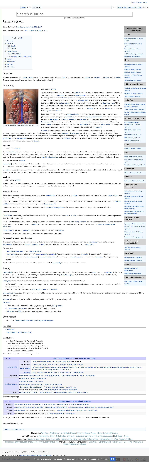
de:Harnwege (17, 417)
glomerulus (7, 138)
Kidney (53, 89)
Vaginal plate (90, 407)
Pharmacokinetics (46, 361)
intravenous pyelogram (17, 308)
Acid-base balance (11, 384)
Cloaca (53, 404)
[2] (45, 30)
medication (26, 230)
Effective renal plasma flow (50, 370)
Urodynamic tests (9, 293)
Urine (86, 392)
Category (7, 429)
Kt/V (96, 367)
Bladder (18, 148)
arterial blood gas (66, 275)
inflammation (7, 244)
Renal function (12, 367)
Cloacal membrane (83, 404)
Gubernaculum (60, 410)
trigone (48, 111)
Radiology (6, 302)
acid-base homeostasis (93, 117)
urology (75, 195)
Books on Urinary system (132, 148)
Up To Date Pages (68, 433)
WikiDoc (44, 433)
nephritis (35, 224)
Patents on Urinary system (132, 273)
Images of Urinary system (132, 69)
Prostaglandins (90, 375)
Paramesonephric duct (77, 407)
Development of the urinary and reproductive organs (34, 320)
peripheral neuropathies (55, 207)
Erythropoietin (71, 375)
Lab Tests (118, 436)
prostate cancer (76, 257)
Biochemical (7, 272)
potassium (72, 119)
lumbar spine (67, 98)
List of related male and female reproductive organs (31, 413)
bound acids (86, 122)
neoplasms (99, 257)
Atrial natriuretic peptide (51, 375)
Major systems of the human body (19, 332)
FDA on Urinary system (131, 137)
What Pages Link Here (123, 439)
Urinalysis (6, 281)
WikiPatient (54, 433)
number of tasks (73, 114)
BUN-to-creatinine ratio (46, 392)
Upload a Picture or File (88, 439)
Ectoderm (73, 404)
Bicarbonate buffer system (35, 389)
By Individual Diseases (65, 436)
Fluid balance (24, 378)
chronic (73, 216)
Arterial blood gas (58, 387)
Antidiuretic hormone (26, 375)
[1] (39, 27)
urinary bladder (11, 152)
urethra (118, 77)
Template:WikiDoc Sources (13, 423)
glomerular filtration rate (70, 133)
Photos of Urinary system (132, 72)
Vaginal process (81, 410)
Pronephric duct (50, 407)
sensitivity (53, 289)
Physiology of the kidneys (64, 358)
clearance (36, 361)
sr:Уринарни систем (89, 417)
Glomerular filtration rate (40, 367)
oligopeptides (72, 364)
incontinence (11, 254)
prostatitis (84, 254)
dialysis (61, 230)
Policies (82, 444)
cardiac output (64, 103)
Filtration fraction (78, 372)
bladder (106, 77)
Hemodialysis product (134, 367)
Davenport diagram (36, 387)
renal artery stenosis (78, 222)
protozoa (35, 244)
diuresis (36, 141)
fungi (42, 244)
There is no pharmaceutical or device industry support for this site (31, 442)
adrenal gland (83, 100)
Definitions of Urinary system (133, 180)
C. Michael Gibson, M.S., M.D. (27, 27)
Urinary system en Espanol (132, 257)
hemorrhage (93, 242)
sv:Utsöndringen (103, 417)
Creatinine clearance (56, 367)
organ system (28, 77)
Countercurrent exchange (63, 372)
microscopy (35, 289)
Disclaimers (138, 442)
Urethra (17, 180)
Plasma (46, 384)
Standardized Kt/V (105, 367)
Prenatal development (57, 413)
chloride (51, 364)
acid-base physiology (87, 358)
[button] (145, 7)
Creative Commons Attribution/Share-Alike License (35, 455)
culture (43, 289)
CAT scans (10, 311)
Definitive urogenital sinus (105, 407)
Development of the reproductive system (74, 401)
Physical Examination (104, 436)
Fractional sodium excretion (28, 392)
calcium (83, 119)
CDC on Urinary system (131, 140)
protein (81, 364)
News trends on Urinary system (134, 164)
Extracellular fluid (25, 384)
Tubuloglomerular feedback (64, 392)
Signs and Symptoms (84, 436)
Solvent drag (37, 364)
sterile (22, 160)
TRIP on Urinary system (131, 96)
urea (49, 124)
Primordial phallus (47, 410)
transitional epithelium (50, 157)
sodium (65, 119)
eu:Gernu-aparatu (42, 417)
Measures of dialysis (119, 367)
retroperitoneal (79, 95)
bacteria (28, 244)
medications (21, 138)
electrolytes (69, 117)
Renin (63, 375)
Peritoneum (70, 410)
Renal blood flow (38, 372)
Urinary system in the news (132, 156)
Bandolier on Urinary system (133, 93)
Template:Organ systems (31, 354)
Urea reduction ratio (87, 367)
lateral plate (37, 404)
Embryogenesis (71, 413)
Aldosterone (39, 375)
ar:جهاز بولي (7, 417)
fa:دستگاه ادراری (55, 417)
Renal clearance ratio (72, 367)
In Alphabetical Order (45, 436)
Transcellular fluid (57, 384)
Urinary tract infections (15, 251)
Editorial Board (105, 442)
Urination (6, 170)
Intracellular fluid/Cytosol (35, 381)
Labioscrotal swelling (33, 410)
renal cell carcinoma (47, 257)
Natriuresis (78, 392)
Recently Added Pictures (107, 433)
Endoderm (46, 404)
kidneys (87, 77)
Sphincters (7, 164)
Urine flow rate (76, 361)
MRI (19, 311)
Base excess (24, 387)
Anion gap (47, 387)
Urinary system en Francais (132, 260)
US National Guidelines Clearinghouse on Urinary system (132, 125)
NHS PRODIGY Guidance (132, 135)
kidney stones (57, 306)
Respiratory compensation (53, 389)
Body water (22, 381)
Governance (117, 442)
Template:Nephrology (11, 397)
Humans (44, 131)
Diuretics (67, 138)
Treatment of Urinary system (133, 237)
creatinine (108, 272)
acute (66, 216)
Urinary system (18, 429)
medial (107, 108)
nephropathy (56, 263)
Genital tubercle (20, 410)
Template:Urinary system (12, 354)
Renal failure (7, 216)
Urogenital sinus (62, 404)
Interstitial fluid (37, 384)
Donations (93, 442)
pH (51, 122)
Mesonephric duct (62, 407)
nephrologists (50, 195)
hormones (45, 122)
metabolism (84, 124)
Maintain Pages (106, 439)
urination (98, 127)
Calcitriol (81, 375)
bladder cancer (32, 257)
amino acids (105, 124)
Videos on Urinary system (132, 80)
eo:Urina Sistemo (28, 417)
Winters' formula (71, 387)
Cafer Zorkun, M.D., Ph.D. (33, 30)
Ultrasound (7, 299)
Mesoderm (18, 404)
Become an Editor (53, 439)
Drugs (126, 436)
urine (63, 77)
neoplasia (89, 244)
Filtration (27, 372)
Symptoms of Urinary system (133, 224)
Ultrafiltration (49, 372)
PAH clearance (36, 370)
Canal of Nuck (92, 410)
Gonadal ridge (38, 407)
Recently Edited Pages (86, 433)
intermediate (27, 404)
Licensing (128, 442)
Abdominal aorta (108, 103)
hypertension (49, 204)
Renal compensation (70, 389)
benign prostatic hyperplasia (46, 254)
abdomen (60, 95)
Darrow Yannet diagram (38, 378)
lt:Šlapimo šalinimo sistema (71, 417)
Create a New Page (36, 439)
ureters (97, 77)
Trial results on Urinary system (133, 109)
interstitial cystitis (35, 251)
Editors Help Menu (69, 439)
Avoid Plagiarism (71, 444)
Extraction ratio (65, 370)
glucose (63, 364)
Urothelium (11, 329)
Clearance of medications (62, 361)
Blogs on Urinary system (132, 172)
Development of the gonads (24, 407)
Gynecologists (113, 195)
